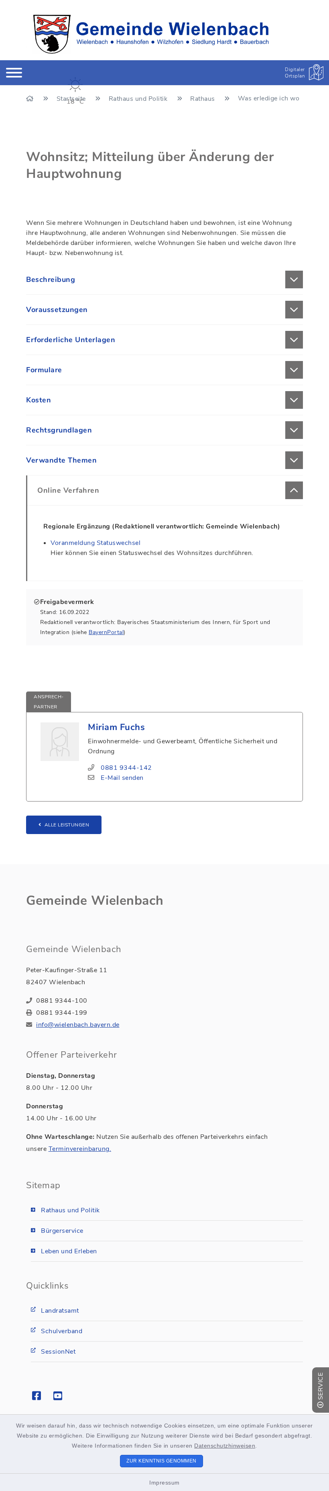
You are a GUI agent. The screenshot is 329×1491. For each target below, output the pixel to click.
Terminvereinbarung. (80, 1148)
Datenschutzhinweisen (224, 1445)
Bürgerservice (62, 1230)
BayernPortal (106, 632)
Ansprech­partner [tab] (48, 701)
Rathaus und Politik (70, 1210)
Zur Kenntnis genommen (161, 1461)
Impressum (164, 1482)
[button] (164, 279)
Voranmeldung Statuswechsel (95, 542)
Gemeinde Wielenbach (95, 900)
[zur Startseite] (151, 34)
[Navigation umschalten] (14, 73)
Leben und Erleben (69, 1251)
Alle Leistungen (67, 825)
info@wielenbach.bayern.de (78, 1024)
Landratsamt (60, 1310)
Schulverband (61, 1331)
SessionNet (58, 1351)
